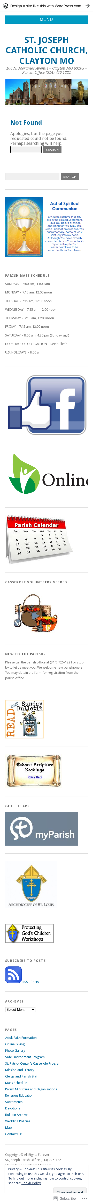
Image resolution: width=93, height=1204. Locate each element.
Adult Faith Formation (21, 1038)
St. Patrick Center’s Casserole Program (33, 1063)
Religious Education (19, 1095)
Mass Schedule (16, 1083)
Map (8, 1128)
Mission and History (19, 1070)
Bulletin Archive (16, 1115)
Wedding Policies (17, 1121)
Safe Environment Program (25, 1057)
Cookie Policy (31, 1183)
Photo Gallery (15, 1051)
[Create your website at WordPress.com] (46, 6)
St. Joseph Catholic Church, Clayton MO (46, 50)
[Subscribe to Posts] (13, 982)
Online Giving (15, 1044)
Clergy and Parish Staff (22, 1076)
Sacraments (13, 1102)
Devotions (12, 1108)
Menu (46, 19)
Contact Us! (13, 1134)
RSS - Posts (30, 982)
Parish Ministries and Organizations (31, 1089)
